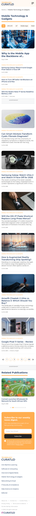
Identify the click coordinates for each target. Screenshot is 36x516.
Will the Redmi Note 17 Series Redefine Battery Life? (18, 93)
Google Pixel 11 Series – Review (17, 342)
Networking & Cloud (9, 481)
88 (29, 359)
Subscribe (18, 436)
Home (4, 10)
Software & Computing (10, 469)
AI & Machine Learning (9, 465)
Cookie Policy (23, 500)
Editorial (4, 493)
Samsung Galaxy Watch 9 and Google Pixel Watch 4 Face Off (17, 68)
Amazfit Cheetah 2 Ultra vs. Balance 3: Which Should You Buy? (17, 300)
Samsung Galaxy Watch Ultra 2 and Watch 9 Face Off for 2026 (17, 176)
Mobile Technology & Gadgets (12, 50)
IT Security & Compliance (10, 485)
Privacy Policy (6, 503)
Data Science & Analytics (10, 489)
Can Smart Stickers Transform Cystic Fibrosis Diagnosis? (17, 135)
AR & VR (9, 26)
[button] (11, 407)
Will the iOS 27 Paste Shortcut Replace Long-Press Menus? (17, 217)
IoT (16, 26)
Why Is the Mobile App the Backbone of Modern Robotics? (15, 55)
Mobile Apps (24, 26)
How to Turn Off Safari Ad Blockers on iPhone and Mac (17, 80)
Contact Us (13, 500)
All (3, 26)
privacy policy (19, 444)
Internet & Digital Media (10, 473)
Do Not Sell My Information (10, 506)
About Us (4, 500)
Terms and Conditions (19, 503)
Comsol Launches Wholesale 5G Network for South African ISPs (15, 400)
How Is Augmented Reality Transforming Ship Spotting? (16, 258)
